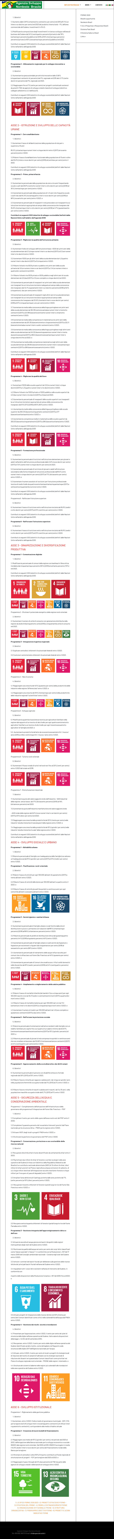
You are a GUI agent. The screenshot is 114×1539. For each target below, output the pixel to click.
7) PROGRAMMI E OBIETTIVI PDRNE (38, 1510)
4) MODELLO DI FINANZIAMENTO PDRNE (51, 1505)
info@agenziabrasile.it (38, 1533)
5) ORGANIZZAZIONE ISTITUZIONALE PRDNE (34, 1508)
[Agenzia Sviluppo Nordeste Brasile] (22, 5)
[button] (72, 5)
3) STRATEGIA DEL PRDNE (24, 1505)
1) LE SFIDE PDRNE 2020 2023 (26, 1502)
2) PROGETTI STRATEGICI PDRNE (52, 1502)
